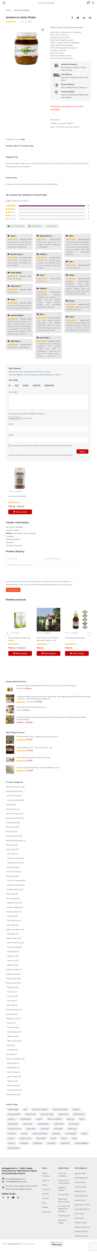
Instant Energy (11, 867)
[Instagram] (8, 1197)
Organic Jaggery (13, 907)
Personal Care (11, 983)
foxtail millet (13, 1124)
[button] (43, 30)
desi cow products (55, 1119)
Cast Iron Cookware (14, 880)
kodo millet (31, 1129)
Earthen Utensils (13, 889)
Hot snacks (11, 854)
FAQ (44, 1203)
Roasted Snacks (13, 1090)
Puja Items (10, 1014)
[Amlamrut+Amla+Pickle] (78, 17)
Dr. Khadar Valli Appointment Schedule (64, 1208)
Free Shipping (11, 822)
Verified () (36, 226)
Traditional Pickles (13, 858)
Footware (10, 992)
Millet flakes (11, 952)
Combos (9, 805)
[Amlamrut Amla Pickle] (72, 17)
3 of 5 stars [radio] (26, 385)
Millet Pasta (11, 1036)
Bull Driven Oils (12, 796)
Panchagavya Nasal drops (75, 638)
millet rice (12, 1133)
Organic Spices (11, 978)
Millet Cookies (12, 1076)
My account (46, 1212)
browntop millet (47, 1114)
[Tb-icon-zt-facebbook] (3, 1197)
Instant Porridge (13, 947)
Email (11, 435)
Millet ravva (11, 960)
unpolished (38, 1143)
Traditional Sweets (14, 863)
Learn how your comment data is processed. (56, 455)
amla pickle (59, 127)
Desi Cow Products (13, 814)
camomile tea (79, 1114)
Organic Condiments (14, 929)
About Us (45, 1180)
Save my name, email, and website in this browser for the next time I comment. (42, 446)
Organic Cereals (12, 912)
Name (11, 424)
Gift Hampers (11, 827)
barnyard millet (14, 1114)
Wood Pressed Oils (14, 800)
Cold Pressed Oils (12, 791)
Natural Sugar (11, 898)
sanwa (64, 1138)
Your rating (14, 380)
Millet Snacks (12, 1085)
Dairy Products (11, 809)
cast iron (11, 1119)
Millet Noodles (12, 1032)
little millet (58, 1129)
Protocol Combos (12, 1010)
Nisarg (17, 633)
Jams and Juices (12, 872)
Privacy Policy (63, 1194)
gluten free (27, 1124)
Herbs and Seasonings (14, 840)
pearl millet (41, 1138)
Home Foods (11, 849)
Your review (13, 392)
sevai (74, 1138)
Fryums (10, 1023)
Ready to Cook (11, 1019)
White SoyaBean (81, 1143)
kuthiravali (45, 1129)
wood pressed (13, 1148)
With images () (17, 226)
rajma (53, 1138)
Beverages (11, 934)
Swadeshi (29, 21)
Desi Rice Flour (12, 920)
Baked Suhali (12, 1068)
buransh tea (63, 1114)
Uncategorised (11, 1094)
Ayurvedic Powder (60, 1109)
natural (24, 1133)
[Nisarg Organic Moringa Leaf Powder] (20, 619)
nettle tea (56, 1133)
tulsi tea (11, 1143)
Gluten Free (10, 831)
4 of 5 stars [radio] (37, 385)
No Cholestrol (71, 1133)
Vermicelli (10, 1050)
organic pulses (25, 1138)
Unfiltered (24, 1143)
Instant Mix (11, 1027)
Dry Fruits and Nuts (13, 818)
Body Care (11, 987)
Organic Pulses (11, 974)
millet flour (72, 1129)
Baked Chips (11, 1063)
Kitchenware (10, 876)
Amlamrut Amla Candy (17, 496)
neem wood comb (39, 1133)
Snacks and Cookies (13, 1059)
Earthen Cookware (14, 885)
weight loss (65, 1143)
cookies (39, 1119)
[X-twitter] (18, 1197)
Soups (9, 1045)
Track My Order (64, 1216)
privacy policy (67, 584)
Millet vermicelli (13, 1041)
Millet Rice (11, 965)
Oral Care (10, 1001)
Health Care (58, 1124)
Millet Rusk (11, 1081)
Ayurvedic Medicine (22, 10)
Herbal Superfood (12, 836)
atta (25, 1109)
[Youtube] (13, 1197)
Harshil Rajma (43, 1124)
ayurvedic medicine (72, 127)
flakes (82, 1119)
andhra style (13, 1109)
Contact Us (46, 1189)
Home (8, 10)
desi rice (70, 1119)
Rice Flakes (11, 925)
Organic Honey (13, 903)
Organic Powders (12, 969)
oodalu (84, 1133)
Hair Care (10, 996)
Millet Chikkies (12, 1072)
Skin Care (10, 1005)
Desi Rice (10, 916)
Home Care (10, 845)
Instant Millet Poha (14, 943)
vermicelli (51, 1143)
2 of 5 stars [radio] (17, 385)
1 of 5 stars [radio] (10, 385)
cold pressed (25, 1119)
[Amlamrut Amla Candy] (20, 478)
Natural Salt (10, 894)
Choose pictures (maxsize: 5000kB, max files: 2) (27, 414)
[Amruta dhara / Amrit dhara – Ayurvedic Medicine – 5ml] (48, 619)
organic (11, 1138)
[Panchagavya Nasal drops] (77, 619)
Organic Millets (11, 938)
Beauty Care (30, 1114)
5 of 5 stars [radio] (50, 385)
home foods (73, 1124)
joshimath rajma (14, 1129)
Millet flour (11, 956)
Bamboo (76, 1109)
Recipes (45, 1207)
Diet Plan (45, 1194)
